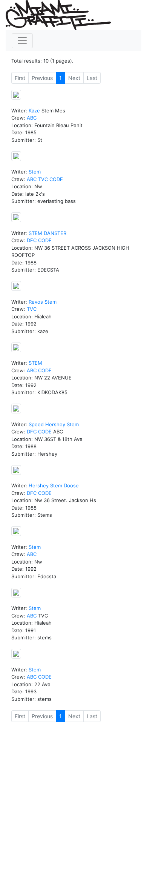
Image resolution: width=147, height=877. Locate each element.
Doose (71, 485)
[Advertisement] (73, 801)
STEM (35, 233)
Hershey (55, 424)
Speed (36, 424)
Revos (36, 302)
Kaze (34, 111)
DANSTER (55, 233)
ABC (32, 118)
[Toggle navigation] (22, 40)
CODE (56, 179)
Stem (35, 172)
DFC (32, 240)
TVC (43, 179)
